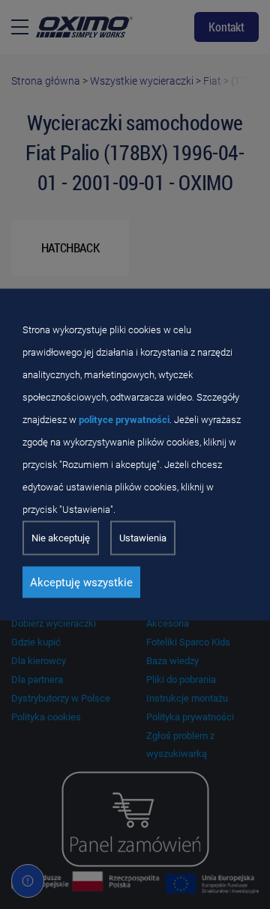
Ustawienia (142, 538)
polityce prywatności (124, 419)
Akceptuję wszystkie (81, 582)
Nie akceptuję (61, 538)
